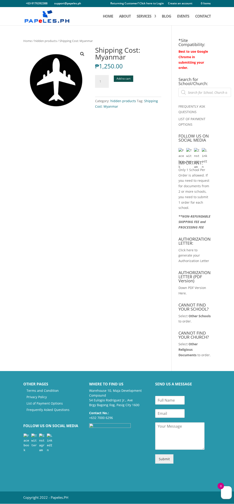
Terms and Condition (43, 390)
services (144, 17)
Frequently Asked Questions (48, 410)
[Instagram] (197, 151)
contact (203, 17)
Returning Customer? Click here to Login (137, 3)
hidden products (45, 41)
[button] (82, 54)
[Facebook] (181, 151)
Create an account (180, 3)
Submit (164, 459)
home (108, 17)
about (125, 17)
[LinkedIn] (204, 151)
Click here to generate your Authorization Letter (193, 255)
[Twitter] (189, 151)
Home (27, 41)
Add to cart (123, 79)
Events (183, 17)
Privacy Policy (37, 397)
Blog (166, 17)
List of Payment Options (45, 403)
